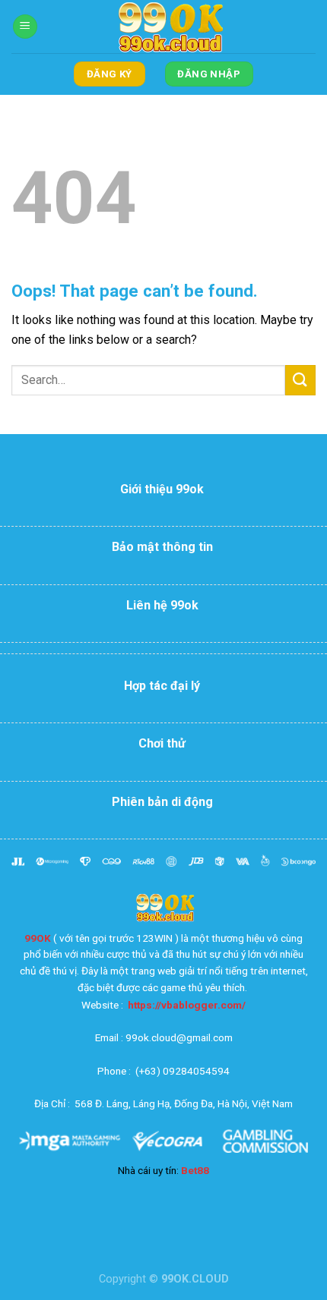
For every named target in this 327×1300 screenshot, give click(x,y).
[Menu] (25, 26)
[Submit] (300, 380)
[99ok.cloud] (167, 26)
